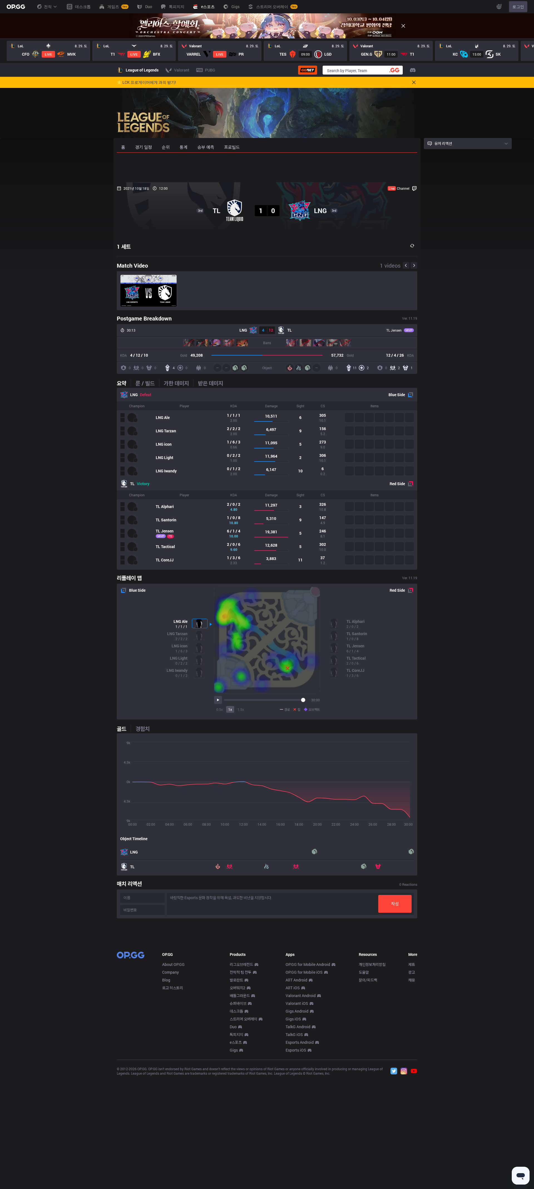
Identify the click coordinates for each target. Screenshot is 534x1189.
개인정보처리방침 (372, 964)
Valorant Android (301, 995)
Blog (166, 980)
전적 (48, 6)
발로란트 (236, 980)
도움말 (364, 972)
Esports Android (300, 1042)
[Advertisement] (267, 167)
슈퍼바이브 (238, 1003)
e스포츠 (236, 1042)
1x (230, 709)
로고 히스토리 (172, 987)
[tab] (124, 383)
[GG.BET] (307, 70)
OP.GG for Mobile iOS (304, 972)
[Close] (403, 26)
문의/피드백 (368, 980)
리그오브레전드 (241, 964)
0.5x (219, 709)
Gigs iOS (293, 1019)
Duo (233, 1026)
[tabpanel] (267, 478)
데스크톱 (236, 1011)
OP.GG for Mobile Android (308, 964)
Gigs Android (297, 1011)
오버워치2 (237, 987)
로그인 (518, 6)
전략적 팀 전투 (240, 972)
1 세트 (124, 246)
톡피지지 (236, 1034)
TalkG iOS (294, 1034)
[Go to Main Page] (16, 6)
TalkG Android (298, 1026)
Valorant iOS (297, 1003)
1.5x (241, 709)
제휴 (411, 964)
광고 (411, 972)
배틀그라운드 (240, 995)
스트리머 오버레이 (243, 1019)
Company (170, 972)
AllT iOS (293, 987)
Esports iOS (296, 1050)
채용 (411, 980)
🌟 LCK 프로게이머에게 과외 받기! (146, 82)
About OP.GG (173, 964)
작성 (395, 904)
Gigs (234, 1050)
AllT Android (296, 980)
